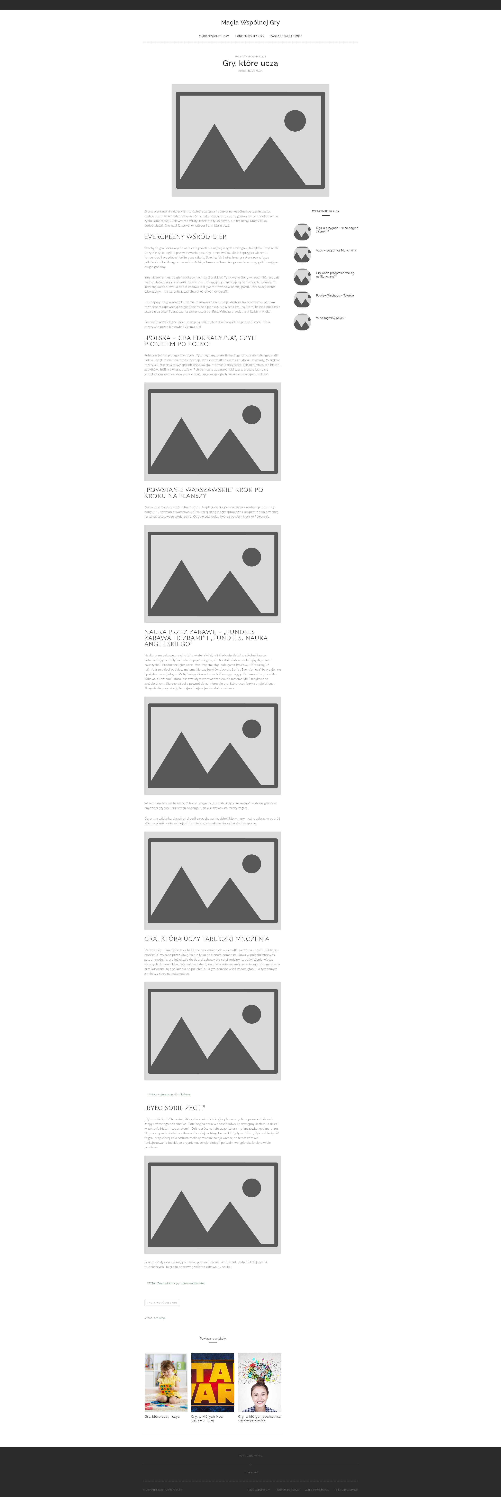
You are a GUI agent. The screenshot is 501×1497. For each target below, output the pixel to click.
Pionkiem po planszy (250, 36)
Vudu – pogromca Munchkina (336, 250)
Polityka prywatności (346, 1489)
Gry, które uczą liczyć (162, 1416)
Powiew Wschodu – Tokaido (335, 295)
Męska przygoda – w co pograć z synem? (337, 229)
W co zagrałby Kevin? (330, 318)
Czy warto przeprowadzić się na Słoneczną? (335, 274)
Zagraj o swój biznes (286, 36)
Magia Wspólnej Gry (250, 22)
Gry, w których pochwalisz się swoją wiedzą (259, 1418)
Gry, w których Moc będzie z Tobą (207, 1418)
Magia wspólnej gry (214, 36)
